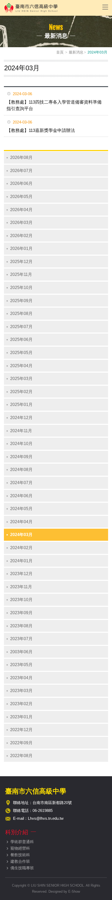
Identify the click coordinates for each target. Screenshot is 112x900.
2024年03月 (21, 534)
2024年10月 (21, 443)
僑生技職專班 (22, 868)
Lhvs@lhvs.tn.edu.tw (46, 818)
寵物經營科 (20, 848)
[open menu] (105, 7)
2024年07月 (21, 482)
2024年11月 (21, 430)
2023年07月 (21, 638)
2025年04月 (21, 365)
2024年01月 (21, 561)
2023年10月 (21, 599)
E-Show (74, 891)
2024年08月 (21, 469)
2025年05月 (21, 352)
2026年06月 (21, 183)
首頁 (60, 52)
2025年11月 (21, 274)
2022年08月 (21, 755)
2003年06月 (21, 652)
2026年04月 (21, 209)
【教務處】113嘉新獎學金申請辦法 (41, 130)
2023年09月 (21, 612)
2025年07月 (21, 326)
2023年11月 (21, 587)
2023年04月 (21, 678)
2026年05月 (21, 196)
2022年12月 (21, 729)
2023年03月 (21, 690)
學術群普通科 (22, 841)
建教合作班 (20, 861)
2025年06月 (21, 339)
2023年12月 (21, 573)
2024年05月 (21, 508)
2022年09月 (21, 743)
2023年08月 (21, 626)
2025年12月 (21, 261)
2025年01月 (21, 404)
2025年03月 (21, 378)
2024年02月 (21, 547)
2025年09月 (21, 300)
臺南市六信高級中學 (49, 8)
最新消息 (76, 52)
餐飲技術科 (20, 855)
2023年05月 (21, 664)
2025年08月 (21, 313)
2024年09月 (21, 456)
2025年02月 (21, 391)
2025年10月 (21, 287)
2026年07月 (21, 170)
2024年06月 (21, 496)
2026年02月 (21, 235)
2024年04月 (21, 521)
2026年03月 (21, 222)
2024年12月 (21, 417)
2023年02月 (21, 703)
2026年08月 (21, 157)
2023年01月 (21, 717)
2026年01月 (21, 248)
